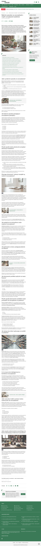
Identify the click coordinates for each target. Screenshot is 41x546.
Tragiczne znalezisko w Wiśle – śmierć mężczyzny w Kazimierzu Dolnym (10, 524)
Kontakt (35, 531)
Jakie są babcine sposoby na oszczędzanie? (8, 57)
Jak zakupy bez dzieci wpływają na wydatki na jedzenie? (10, 69)
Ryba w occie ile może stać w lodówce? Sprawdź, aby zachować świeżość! (36, 40)
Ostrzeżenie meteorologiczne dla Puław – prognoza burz (30, 521)
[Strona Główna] (2, 5)
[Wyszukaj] (38, 2)
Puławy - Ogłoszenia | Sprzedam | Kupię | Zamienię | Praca (24, 9)
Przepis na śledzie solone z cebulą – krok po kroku (36, 44)
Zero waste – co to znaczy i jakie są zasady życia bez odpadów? (17, 263)
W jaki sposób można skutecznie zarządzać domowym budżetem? (11, 60)
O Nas (17, 542)
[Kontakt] (36, 2)
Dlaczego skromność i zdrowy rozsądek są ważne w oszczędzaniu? (11, 61)
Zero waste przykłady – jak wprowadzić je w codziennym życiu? (16, 210)
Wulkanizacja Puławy (31, 508)
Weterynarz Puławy (18, 507)
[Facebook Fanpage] (34, 2)
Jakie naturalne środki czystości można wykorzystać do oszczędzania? (12, 72)
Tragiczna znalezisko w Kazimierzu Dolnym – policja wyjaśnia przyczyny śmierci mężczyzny (30, 524)
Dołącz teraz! (32, 60)
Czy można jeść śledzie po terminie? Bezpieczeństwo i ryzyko (36, 36)
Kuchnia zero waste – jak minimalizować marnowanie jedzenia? (15, 101)
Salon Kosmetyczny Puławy (19, 508)
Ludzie (15, 6)
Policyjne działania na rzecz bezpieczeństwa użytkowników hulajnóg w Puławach (11, 522)
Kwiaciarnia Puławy (5, 507)
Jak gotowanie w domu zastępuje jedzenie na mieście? (9, 64)
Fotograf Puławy (30, 507)
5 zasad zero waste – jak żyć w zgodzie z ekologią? (17, 394)
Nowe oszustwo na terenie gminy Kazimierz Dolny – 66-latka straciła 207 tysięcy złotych (30, 519)
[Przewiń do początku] (39, 544)
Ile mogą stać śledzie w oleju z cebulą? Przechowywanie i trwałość (36, 32)
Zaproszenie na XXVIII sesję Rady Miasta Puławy (9, 516)
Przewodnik (11, 6)
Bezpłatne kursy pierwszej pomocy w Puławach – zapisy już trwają (30, 517)
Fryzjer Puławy (5, 508)
